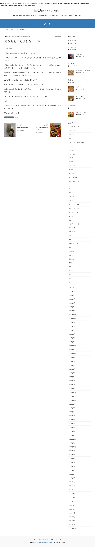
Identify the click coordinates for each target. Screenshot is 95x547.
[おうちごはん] (55, 130)
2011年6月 (72, 505)
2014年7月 (72, 365)
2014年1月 (72, 388)
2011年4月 (72, 513)
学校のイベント (73, 243)
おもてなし (72, 154)
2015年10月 (72, 318)
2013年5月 (72, 419)
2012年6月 (72, 462)
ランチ (71, 220)
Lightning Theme (47, 542)
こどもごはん (73, 165)
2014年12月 (72, 346)
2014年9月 (72, 357)
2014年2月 (72, 384)
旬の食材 (71, 255)
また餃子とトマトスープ (83, 70)
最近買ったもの (22, 127)
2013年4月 (72, 423)
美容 (70, 266)
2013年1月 (72, 435)
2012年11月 (72, 443)
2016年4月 (72, 299)
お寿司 (71, 158)
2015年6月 (72, 322)
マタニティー (73, 216)
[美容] (9, 130)
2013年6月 (72, 415)
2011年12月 (72, 482)
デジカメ (71, 193)
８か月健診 (71, 105)
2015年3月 (72, 334)
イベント (71, 173)
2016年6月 (72, 291)
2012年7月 (72, 458)
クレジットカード (74, 181)
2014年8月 (72, 361)
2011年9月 (72, 493)
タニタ (71, 189)
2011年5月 (72, 509)
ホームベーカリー (74, 212)
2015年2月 (72, 338)
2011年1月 (72, 524)
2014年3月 (72, 380)
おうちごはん (79, 86)
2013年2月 (72, 431)
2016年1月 (72, 311)
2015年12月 (72, 314)
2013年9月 (72, 404)
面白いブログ (72, 40)
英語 (70, 274)
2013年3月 (72, 427)
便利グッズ (72, 231)
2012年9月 (72, 450)
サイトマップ (72, 47)
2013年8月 (72, 408)
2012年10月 (72, 447)
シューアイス (79, 96)
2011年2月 (72, 521)
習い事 (71, 270)
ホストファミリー (74, 204)
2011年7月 (72, 501)
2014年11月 (72, 349)
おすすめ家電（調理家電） (76, 142)
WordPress (39, 542)
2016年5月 (72, 295)
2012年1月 (72, 478)
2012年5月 (72, 466)
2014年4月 (72, 377)
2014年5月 (72, 373)
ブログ (58, 36)
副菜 (70, 235)
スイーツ (71, 185)
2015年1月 (72, 342)
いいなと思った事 (74, 126)
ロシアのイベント (74, 224)
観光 (70, 278)
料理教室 (71, 251)
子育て (71, 239)
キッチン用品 (73, 177)
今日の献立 (72, 228)
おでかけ (71, 146)
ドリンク (71, 197)
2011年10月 (72, 489)
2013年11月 (72, 396)
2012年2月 (72, 474)
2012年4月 (72, 470)
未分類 (71, 263)
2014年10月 (72, 353)
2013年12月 (72, 392)
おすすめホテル (73, 138)
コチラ (6, 101)
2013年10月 (72, 400)
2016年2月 (72, 307)
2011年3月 (72, 517)
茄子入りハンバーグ (81, 112)
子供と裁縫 (79, 54)
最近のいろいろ (72, 80)
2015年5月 (72, 326)
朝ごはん (71, 259)
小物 (70, 247)
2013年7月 (72, 412)
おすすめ (71, 134)
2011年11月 (72, 485)
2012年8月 (72, 454)
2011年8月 (72, 497)
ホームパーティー (74, 208)
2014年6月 (72, 369)
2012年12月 (72, 439)
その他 (71, 169)
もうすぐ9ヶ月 (72, 63)
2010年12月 (72, 528)
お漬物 (71, 162)
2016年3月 (72, 303)
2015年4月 (72, 330)
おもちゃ (71, 150)
